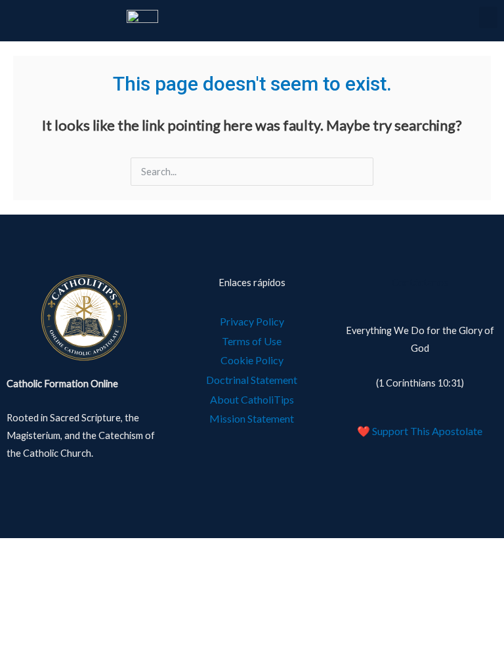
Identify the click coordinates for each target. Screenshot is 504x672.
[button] (488, 17)
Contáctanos (420, 282)
